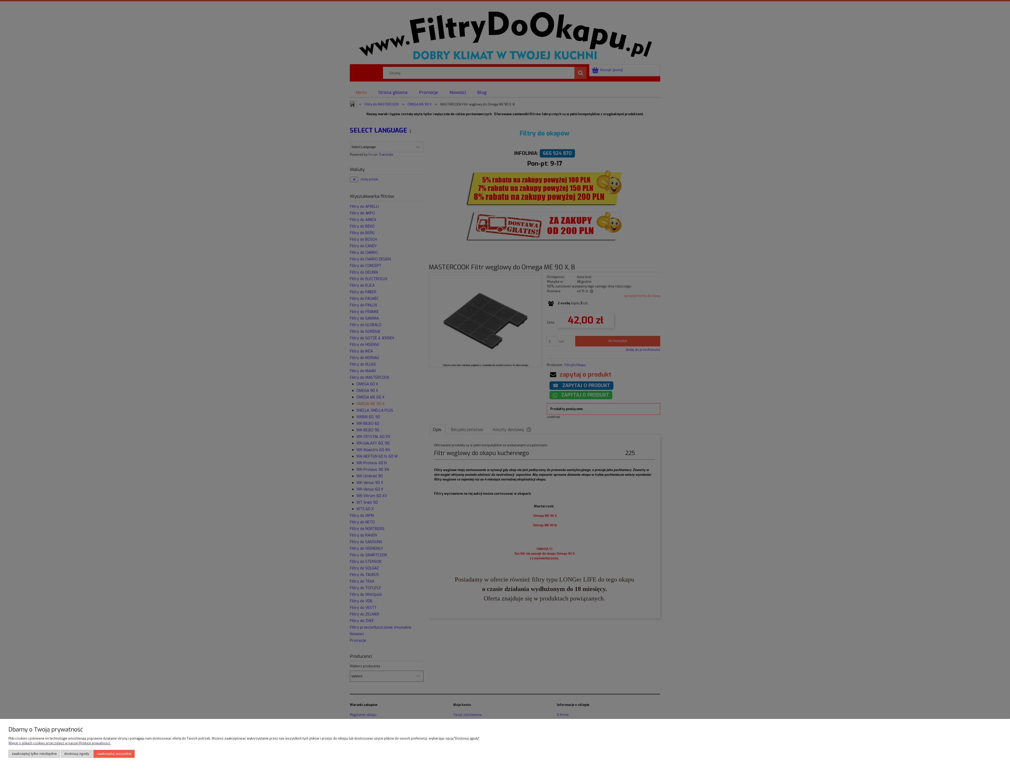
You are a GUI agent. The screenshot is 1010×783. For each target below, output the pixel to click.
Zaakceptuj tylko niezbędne (34, 754)
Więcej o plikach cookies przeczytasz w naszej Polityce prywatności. (59, 743)
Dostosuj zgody (76, 754)
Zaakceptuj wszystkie (114, 754)
